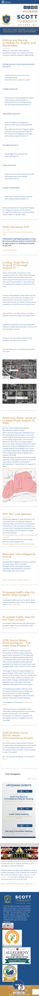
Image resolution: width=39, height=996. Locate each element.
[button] (3, 2)
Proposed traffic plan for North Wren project (18, 594)
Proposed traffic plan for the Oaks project (18, 618)
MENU (8, 2)
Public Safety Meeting (19, 814)
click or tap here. (14, 604)
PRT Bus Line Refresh (16, 514)
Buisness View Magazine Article (18, 555)
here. (4, 759)
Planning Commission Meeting (18, 831)
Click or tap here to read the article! (15, 580)
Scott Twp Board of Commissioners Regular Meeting (18, 798)
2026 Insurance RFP (15, 227)
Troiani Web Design (23, 994)
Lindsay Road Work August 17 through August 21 (15, 265)
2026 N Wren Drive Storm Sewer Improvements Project (17, 735)
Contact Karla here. (9, 250)
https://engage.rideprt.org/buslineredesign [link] (18, 544)
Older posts (32, 779)
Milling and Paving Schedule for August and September (19, 43)
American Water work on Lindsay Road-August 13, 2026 (19, 420)
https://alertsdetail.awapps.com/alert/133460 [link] (19, 469)
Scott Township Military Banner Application (17, 884)
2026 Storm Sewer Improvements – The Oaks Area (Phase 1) (16, 643)
